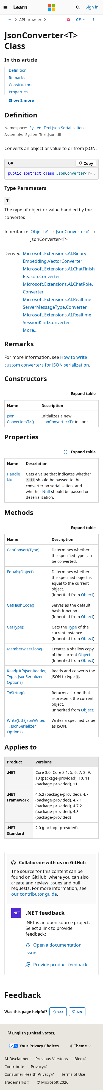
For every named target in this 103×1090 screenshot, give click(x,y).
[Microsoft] (51, 7)
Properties (18, 91)
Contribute (14, 1066)
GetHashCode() (20, 605)
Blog (78, 1058)
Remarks (17, 77)
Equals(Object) (20, 571)
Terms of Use (73, 1074)
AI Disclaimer (16, 1058)
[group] (51, 174)
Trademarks (15, 1082)
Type (72, 627)
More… (30, 330)
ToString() (15, 692)
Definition (18, 70)
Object (37, 232)
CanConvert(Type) (23, 549)
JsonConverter (70, 232)
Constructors (20, 84)
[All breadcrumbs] (9, 19)
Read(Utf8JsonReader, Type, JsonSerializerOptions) (26, 676)
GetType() (15, 627)
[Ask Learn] (68, 19)
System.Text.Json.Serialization (56, 127)
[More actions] (94, 19)
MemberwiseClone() (25, 648)
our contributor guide (34, 894)
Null (46, 491)
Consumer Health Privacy (27, 1074)
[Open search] (78, 7)
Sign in (92, 7)
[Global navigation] (5, 7)
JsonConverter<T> (57, 421)
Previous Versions (51, 1058)
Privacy (37, 1066)
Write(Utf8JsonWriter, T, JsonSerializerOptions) (26, 726)
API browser (30, 19)
